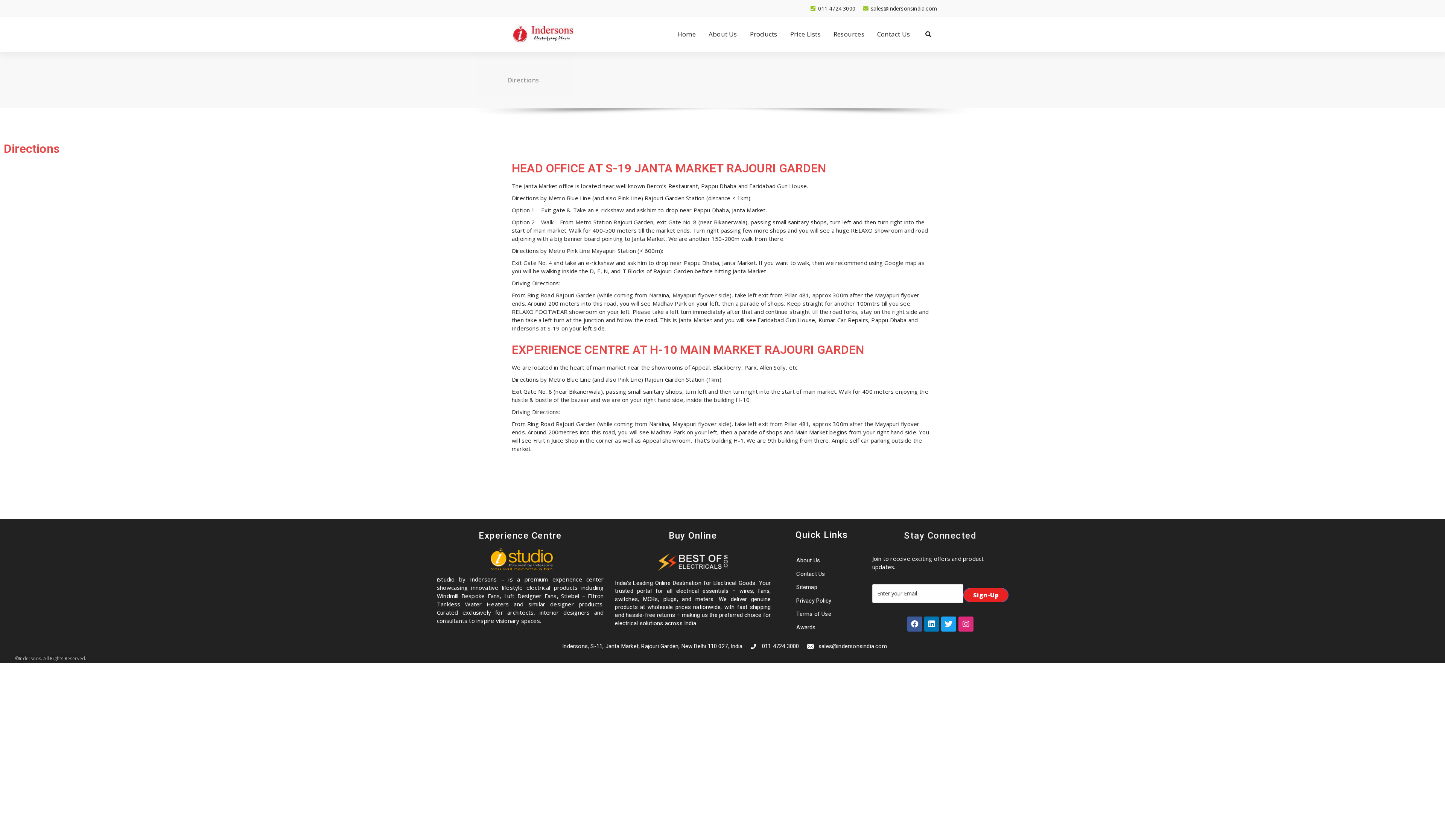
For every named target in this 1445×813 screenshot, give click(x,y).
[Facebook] (914, 624)
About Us (723, 34)
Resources (849, 34)
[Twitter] (948, 624)
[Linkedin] (931, 624)
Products (763, 34)
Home (686, 34)
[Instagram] (965, 624)
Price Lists (805, 34)
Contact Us (893, 34)
